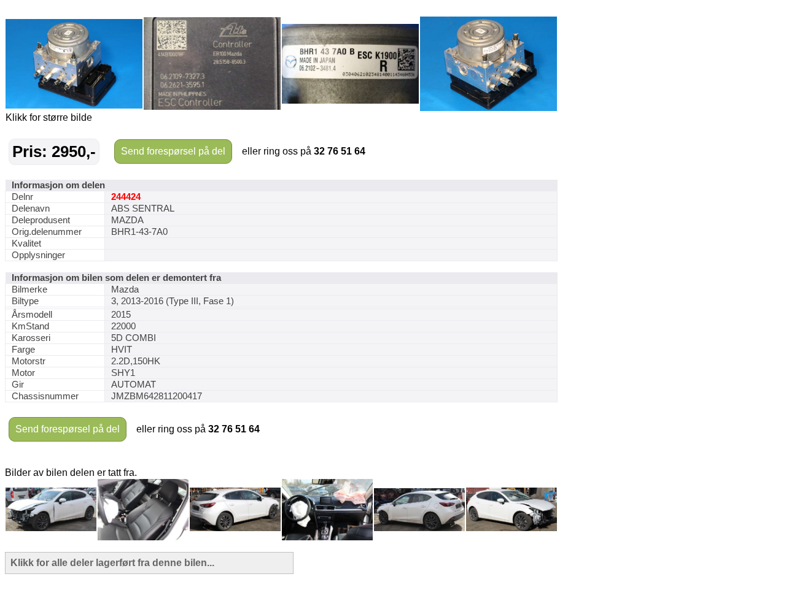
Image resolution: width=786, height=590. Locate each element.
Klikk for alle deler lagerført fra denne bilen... (112, 562)
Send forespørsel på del (173, 151)
